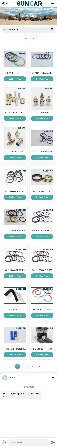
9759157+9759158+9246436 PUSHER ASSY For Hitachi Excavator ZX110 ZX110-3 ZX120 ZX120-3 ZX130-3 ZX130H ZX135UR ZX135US (15, 152)
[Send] (53, 442)
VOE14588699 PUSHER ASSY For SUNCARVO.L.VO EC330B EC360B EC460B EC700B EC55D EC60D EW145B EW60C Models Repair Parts (15, 231)
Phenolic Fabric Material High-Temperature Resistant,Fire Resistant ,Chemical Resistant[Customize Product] (42, 309)
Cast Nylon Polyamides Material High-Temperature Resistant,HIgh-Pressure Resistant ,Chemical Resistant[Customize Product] (15, 349)
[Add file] (4, 442)
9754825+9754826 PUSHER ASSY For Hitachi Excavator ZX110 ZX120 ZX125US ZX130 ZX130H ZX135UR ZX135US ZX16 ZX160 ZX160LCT (42, 112)
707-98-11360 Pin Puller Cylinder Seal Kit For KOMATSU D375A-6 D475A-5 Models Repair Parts (42, 152)
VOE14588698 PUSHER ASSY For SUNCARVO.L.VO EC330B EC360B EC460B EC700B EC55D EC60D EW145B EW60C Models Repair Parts (15, 191)
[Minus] (53, 377)
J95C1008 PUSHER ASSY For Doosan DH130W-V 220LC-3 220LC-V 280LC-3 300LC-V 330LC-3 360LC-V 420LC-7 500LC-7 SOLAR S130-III (15, 112)
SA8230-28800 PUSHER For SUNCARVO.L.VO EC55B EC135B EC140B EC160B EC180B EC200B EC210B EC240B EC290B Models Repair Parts (42, 270)
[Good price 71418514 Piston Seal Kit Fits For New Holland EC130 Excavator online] (42, 59)
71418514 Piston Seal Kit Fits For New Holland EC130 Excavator (42, 73)
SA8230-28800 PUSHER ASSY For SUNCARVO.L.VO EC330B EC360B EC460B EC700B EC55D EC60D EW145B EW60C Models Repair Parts (42, 191)
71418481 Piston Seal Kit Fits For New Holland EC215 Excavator (15, 73)
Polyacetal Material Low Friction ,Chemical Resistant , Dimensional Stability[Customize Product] (15, 309)
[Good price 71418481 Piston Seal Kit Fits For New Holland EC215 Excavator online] (15, 59)
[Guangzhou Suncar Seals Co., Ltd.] (29, 3)
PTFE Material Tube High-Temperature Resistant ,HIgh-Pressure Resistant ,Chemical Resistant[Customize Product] (42, 349)
